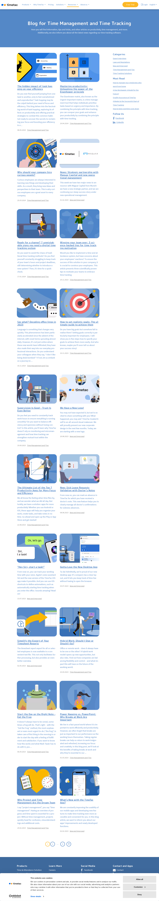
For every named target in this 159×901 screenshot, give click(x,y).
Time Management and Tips (38, 130)
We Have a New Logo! (72, 407)
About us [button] (84, 4)
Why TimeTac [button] (38, 4)
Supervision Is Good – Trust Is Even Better (34, 409)
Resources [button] (72, 4)
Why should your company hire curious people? (34, 173)
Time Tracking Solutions (122, 73)
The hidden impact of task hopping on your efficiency (34, 87)
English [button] (152, 4)
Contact (120, 870)
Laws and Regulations (121, 62)
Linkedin (120, 122)
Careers (52, 870)
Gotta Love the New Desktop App (78, 566)
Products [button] (25, 4)
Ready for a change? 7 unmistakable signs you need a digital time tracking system (36, 245)
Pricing (51, 4)
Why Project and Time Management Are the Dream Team (36, 801)
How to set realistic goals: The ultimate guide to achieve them (79, 323)
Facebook (119, 118)
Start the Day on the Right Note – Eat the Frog (36, 715)
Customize (138, 887)
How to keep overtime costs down (126, 109)
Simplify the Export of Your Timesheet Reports (33, 642)
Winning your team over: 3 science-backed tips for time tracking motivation (78, 245)
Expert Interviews (119, 58)
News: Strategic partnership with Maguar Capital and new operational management (79, 175)
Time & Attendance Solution (29, 870)
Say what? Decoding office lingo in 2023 (36, 323)
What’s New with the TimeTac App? (76, 801)
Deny (139, 895)
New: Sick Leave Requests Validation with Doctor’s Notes (77, 489)
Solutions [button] (60, 4)
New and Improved (77, 200)
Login (145, 4)
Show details (35, 896)
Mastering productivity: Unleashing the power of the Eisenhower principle (76, 89)
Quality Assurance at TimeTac (124, 97)
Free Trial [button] (130, 4)
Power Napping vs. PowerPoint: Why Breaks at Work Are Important (78, 717)
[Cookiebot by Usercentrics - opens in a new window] (15, 896)
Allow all (139, 879)
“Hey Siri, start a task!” (31, 566)
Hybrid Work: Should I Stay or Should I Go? (77, 642)
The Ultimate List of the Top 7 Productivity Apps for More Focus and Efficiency (36, 490)
